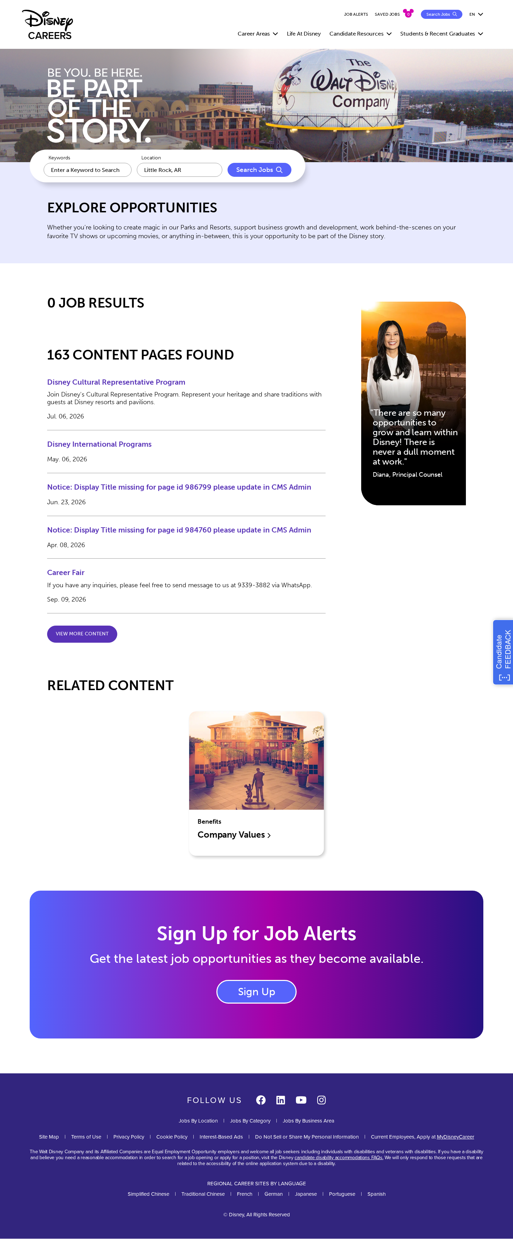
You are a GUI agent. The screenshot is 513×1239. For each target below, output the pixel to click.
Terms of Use (86, 1136)
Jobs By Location (198, 1120)
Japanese (306, 1194)
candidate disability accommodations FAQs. (339, 1157)
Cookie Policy (171, 1136)
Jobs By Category (250, 1120)
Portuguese (342, 1194)
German (274, 1194)
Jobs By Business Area (308, 1120)
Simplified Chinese (148, 1194)
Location (151, 158)
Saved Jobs (387, 14)
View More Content (82, 634)
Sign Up (256, 991)
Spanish (376, 1194)
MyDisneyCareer (455, 1136)
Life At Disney (304, 33)
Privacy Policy (128, 1136)
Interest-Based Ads (221, 1136)
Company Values (232, 834)
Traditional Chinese (203, 1194)
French (244, 1194)
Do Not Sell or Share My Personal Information (307, 1136)
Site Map (49, 1136)
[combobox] (180, 170)
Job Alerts (356, 14)
